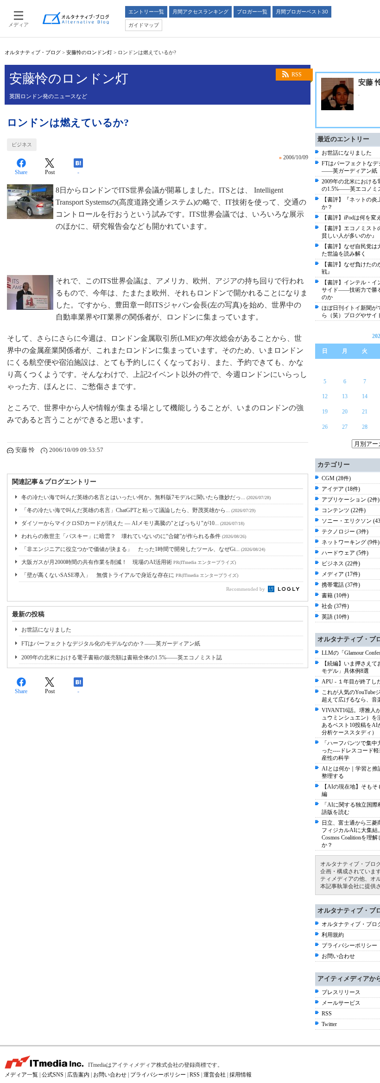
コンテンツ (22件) (344, 510)
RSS (296, 74)
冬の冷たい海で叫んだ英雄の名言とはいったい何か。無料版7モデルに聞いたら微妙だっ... (146, 497)
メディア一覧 (21, 1074)
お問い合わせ (338, 956)
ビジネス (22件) (341, 563)
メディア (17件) (341, 574)
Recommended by (246, 589)
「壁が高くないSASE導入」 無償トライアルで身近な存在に (129, 575)
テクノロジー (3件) (345, 531)
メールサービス (341, 1003)
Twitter (329, 1024)
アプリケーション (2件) (351, 499)
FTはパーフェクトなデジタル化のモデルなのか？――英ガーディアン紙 (110, 643)
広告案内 (78, 1074)
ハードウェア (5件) (345, 553)
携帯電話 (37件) (341, 585)
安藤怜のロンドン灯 (89, 52)
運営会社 (214, 1074)
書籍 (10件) (335, 595)
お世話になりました (46, 629)
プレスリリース (341, 992)
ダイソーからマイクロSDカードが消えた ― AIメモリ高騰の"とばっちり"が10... (132, 523)
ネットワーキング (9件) (351, 542)
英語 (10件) (335, 616)
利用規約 (333, 935)
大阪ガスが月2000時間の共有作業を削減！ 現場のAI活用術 (128, 562)
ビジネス (22, 144)
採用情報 (240, 1074)
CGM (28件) (336, 478)
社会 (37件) (335, 606)
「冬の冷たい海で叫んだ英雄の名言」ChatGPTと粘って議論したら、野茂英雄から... (138, 510)
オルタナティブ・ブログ (33, 52)
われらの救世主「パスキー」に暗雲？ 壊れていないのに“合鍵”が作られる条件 (133, 536)
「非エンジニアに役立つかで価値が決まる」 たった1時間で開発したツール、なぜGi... (143, 549)
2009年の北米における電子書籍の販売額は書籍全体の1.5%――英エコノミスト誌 (121, 657)
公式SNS (52, 1074)
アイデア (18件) (341, 489)
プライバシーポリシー (349, 945)
